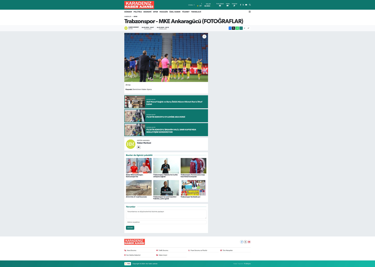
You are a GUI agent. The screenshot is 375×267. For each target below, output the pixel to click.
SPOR (155, 12)
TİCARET (185, 12)
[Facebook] (241, 241)
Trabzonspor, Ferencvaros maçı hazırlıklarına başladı (193, 176)
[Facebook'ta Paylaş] (230, 28)
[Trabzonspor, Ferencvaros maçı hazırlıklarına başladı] (193, 166)
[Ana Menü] (250, 12)
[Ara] (250, 5)
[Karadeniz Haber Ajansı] (139, 4)
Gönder (130, 228)
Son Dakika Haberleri (133, 255)
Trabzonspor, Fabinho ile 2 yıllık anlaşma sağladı (165, 176)
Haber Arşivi (163, 255)
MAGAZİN (164, 12)
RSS (128, 264)
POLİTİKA (138, 12)
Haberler (127, 16)
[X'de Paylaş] (233, 28)
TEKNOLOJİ (196, 12)
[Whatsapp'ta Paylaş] (237, 28)
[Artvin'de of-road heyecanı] (139, 188)
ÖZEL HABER (174, 12)
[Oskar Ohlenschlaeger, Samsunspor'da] (139, 166)
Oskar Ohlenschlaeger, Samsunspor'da (134, 176)
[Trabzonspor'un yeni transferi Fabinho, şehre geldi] (166, 188)
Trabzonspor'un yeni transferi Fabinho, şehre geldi (164, 198)
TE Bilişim (247, 264)
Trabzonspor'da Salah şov (190, 197)
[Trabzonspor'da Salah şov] (193, 188)
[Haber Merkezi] (130, 144)
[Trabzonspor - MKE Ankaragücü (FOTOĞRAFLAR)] (166, 57)
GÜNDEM (128, 12)
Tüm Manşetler (228, 250)
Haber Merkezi (144, 143)
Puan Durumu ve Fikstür (199, 250)
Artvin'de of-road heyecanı (136, 197)
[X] (245, 241)
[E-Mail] (138, 147)
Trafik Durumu (163, 250)
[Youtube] (249, 241)
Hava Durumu (131, 250)
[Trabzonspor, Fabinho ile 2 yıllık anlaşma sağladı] (166, 166)
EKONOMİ (147, 12)
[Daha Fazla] (241, 28)
